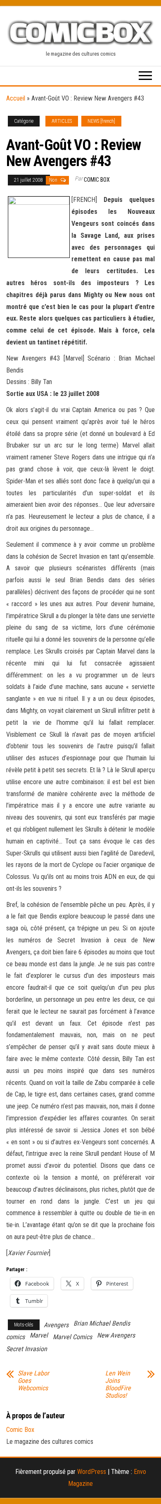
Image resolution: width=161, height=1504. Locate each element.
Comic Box (97, 179)
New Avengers (116, 1335)
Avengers (56, 1325)
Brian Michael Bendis (101, 1323)
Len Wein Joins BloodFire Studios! (118, 1384)
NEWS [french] (101, 121)
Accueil (15, 98)
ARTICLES (62, 121)
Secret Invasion (26, 1349)
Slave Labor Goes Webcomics (33, 1381)
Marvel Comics (72, 1337)
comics (15, 1337)
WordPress (91, 1472)
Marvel (39, 1335)
